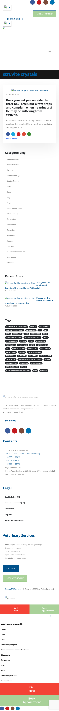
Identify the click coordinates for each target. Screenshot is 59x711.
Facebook (8, 134)
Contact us (5, 660)
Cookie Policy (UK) (12, 497)
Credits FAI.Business (13, 589)
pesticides (22, 356)
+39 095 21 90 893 (12, 457)
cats (8, 334)
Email (24, 134)
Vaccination (11, 257)
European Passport (32, 338)
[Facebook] (32, 2)
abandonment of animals (16, 327)
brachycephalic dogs (14, 330)
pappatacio (10, 356)
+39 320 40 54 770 (12, 464)
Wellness (10, 262)
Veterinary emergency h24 (12, 624)
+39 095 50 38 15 (12, 460)
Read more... (12, 138)
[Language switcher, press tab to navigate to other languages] (7, 7)
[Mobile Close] (0, 619)
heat (32, 345)
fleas (31, 341)
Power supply (12, 213)
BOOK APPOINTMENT (15, 578)
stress (23, 367)
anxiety (33, 327)
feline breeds (11, 341)
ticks (35, 371)
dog (8, 197)
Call (16, 609)
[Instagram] (45, 2)
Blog (3, 665)
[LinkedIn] (52, 2)
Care (9, 186)
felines (23, 341)
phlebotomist (45, 356)
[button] (48, 37)
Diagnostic (5, 655)
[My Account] (49, 48)
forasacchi (40, 341)
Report (9, 241)
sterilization (36, 363)
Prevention (11, 219)
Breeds (10, 170)
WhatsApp (29, 134)
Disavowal (9, 508)
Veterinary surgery (9, 644)
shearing (24, 363)
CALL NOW (10, 568)
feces (46, 338)
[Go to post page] (20, 283)
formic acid (22, 345)
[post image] (29, 90)
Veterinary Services (9, 675)
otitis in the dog (34, 352)
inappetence (32, 349)
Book (48, 609)
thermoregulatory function (18, 371)
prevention (10, 360)
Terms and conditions (14, 520)
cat (40, 330)
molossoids (11, 352)
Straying (10, 246)
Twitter (13, 134)
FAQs (3, 670)
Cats (9, 192)
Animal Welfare (13, 159)
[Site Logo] (23, 48)
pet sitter (33, 356)
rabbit (47, 360)
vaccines (43, 371)
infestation (45, 349)
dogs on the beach (13, 338)
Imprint (8, 514)
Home (3, 629)
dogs (45, 334)
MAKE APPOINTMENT (45, 14)
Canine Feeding (13, 175)
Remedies (11, 230)
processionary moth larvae (30, 360)
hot (7, 349)
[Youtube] (39, 2)
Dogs (9, 203)
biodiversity (44, 327)
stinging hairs (12, 367)
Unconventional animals (16, 251)
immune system (18, 349)
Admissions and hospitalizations (15, 650)
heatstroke (42, 345)
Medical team (6, 681)
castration (31, 330)
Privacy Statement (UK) (15, 503)
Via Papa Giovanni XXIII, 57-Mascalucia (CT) (22, 453)
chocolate (17, 334)
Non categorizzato (14, 208)
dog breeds (35, 334)
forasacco (10, 345)
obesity (22, 352)
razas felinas (11, 363)
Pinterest (18, 134)
